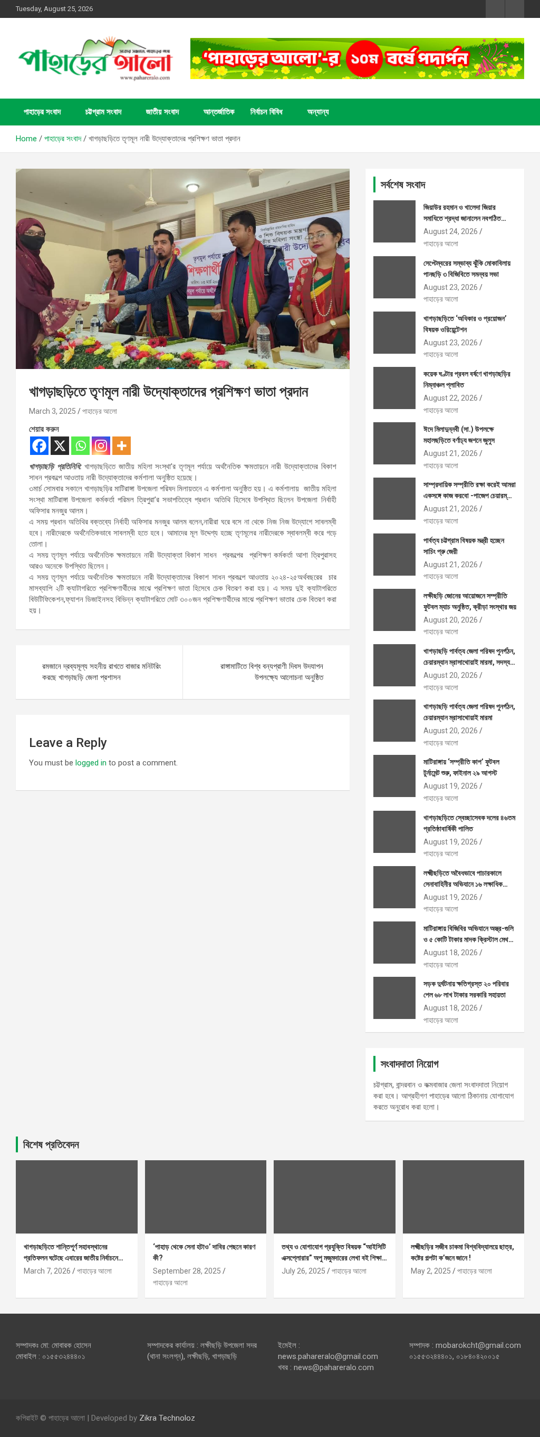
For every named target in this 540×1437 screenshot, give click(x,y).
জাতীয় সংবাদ (162, 111)
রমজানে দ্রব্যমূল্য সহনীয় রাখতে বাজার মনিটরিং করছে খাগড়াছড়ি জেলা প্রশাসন (101, 672)
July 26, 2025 (303, 1271)
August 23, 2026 (450, 287)
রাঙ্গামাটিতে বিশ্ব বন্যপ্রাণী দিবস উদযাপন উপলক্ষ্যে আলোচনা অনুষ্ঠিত (271, 672)
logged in (91, 763)
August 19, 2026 (450, 786)
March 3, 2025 (52, 411)
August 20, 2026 (450, 620)
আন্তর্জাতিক (219, 111)
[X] (60, 445)
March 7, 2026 (47, 1271)
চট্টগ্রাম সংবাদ (103, 111)
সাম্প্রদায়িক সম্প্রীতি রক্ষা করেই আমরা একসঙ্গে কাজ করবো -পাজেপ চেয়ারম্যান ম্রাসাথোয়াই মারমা (469, 495)
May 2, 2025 (431, 1271)
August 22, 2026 (450, 398)
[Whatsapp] (80, 445)
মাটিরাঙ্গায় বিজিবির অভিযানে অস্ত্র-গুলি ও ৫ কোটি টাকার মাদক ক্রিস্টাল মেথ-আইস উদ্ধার (468, 939)
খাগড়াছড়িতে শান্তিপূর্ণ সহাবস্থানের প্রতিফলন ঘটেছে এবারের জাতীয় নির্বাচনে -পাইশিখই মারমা (71, 1257)
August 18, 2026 (450, 952)
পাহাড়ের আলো (99, 411)
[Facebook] (39, 445)
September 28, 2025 (187, 1271)
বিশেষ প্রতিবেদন (51, 1144)
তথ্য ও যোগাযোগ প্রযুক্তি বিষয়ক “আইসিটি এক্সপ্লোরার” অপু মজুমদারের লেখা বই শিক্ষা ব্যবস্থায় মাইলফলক (334, 1257)
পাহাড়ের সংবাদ (42, 111)
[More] (121, 445)
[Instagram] (101, 445)
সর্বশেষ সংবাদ (403, 184)
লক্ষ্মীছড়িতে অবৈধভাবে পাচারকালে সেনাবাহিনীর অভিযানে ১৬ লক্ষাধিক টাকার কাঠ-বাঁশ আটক (463, 884)
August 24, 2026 (450, 231)
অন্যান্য (318, 111)
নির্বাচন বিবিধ (266, 111)
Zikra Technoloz (167, 1418)
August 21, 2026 (450, 453)
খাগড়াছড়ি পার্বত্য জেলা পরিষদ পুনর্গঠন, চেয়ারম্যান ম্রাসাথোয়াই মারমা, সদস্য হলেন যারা (469, 662)
